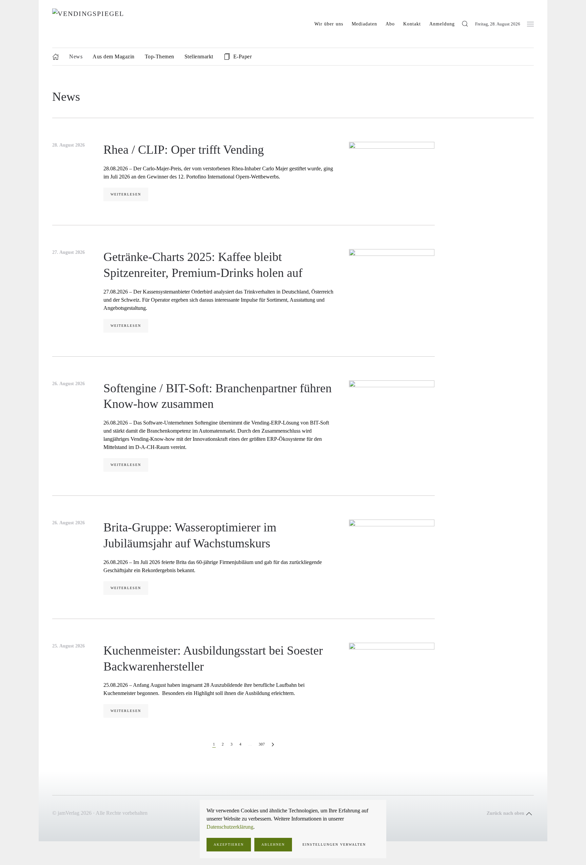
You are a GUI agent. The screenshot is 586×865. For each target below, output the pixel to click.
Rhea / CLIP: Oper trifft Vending (183, 149)
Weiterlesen (126, 194)
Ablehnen (273, 844)
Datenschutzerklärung (230, 827)
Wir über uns (328, 23)
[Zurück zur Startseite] (129, 23)
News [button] (75, 56)
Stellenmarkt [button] (198, 56)
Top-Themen (159, 56)
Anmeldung (442, 23)
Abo (390, 23)
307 (262, 744)
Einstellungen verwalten (334, 844)
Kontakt (412, 23)
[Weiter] (273, 744)
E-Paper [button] (242, 56)
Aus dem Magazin (114, 56)
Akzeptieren (229, 844)
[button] (465, 23)
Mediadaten (364, 23)
